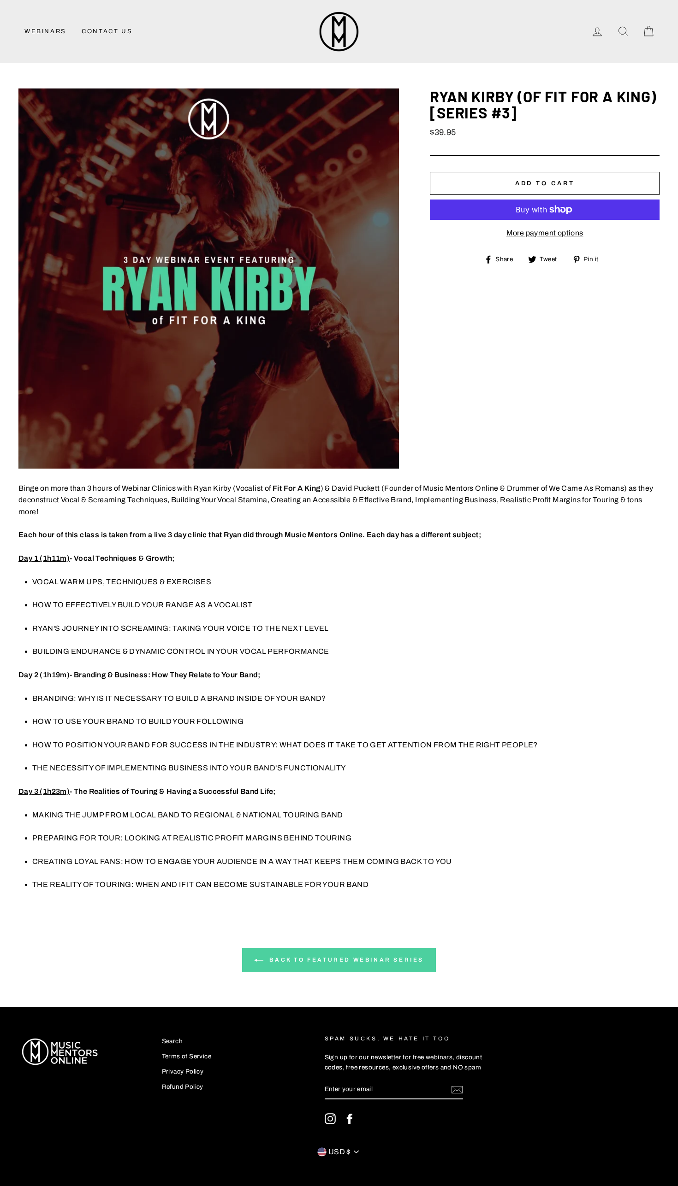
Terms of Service (186, 1056)
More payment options (544, 233)
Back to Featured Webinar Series (345, 960)
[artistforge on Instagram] (330, 1118)
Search (172, 1041)
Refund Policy (182, 1086)
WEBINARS (45, 31)
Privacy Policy (183, 1071)
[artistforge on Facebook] (349, 1118)
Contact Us (107, 31)
